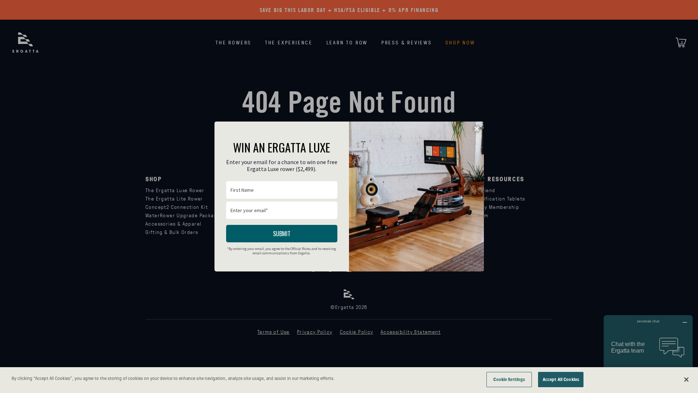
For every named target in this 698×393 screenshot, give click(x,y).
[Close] (686, 380)
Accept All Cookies (561, 379)
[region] (349, 380)
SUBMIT (281, 233)
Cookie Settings (509, 379)
